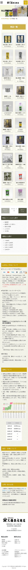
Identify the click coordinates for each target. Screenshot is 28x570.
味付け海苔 (8, 226)
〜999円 (7, 240)
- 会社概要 (3, 550)
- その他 (3, 546)
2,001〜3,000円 (9, 245)
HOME (3, 18)
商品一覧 (8, 18)
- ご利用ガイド (4, 555)
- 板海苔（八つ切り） (6, 541)
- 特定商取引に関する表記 (20, 553)
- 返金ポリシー (18, 556)
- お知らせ (16, 539)
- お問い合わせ (4, 553)
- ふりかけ (3, 544)
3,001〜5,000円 (9, 247)
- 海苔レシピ (17, 543)
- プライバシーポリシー (20, 550)
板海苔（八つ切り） (10, 224)
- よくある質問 (4, 551)
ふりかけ (7, 228)
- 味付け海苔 (4, 543)
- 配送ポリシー (18, 555)
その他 (6, 231)
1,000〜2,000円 (9, 242)
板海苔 (6, 222)
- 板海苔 (3, 539)
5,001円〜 (7, 249)
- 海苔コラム (17, 541)
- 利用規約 (16, 551)
